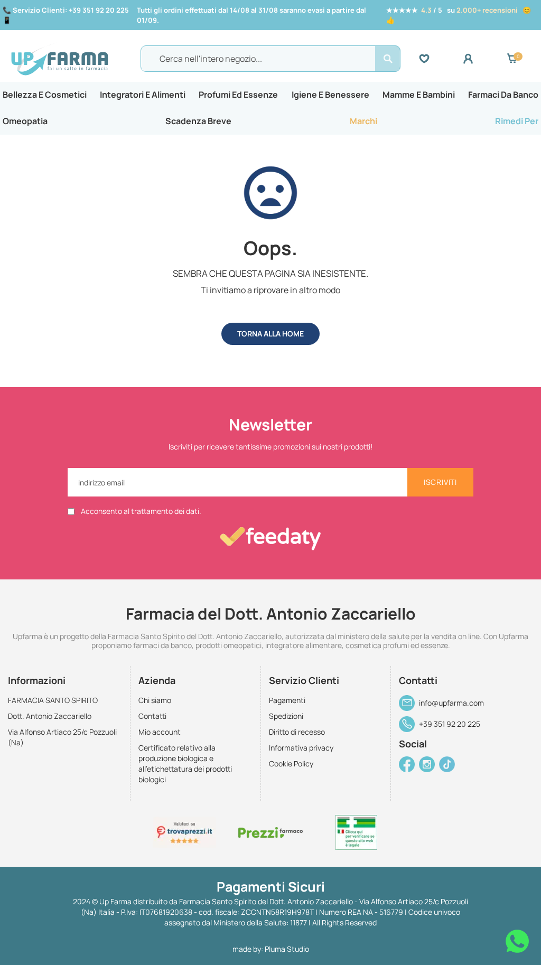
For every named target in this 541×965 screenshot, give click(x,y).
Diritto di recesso (297, 732)
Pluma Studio (287, 949)
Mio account (159, 732)
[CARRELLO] (512, 58)
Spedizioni (286, 716)
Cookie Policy (291, 763)
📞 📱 (66, 15)
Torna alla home (270, 334)
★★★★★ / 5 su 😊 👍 (458, 15)
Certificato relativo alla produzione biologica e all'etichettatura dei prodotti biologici (185, 763)
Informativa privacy (301, 748)
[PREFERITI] (441, 58)
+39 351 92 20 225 (449, 724)
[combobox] (270, 58)
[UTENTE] (485, 58)
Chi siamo (154, 700)
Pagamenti (287, 700)
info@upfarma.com (451, 703)
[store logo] (73, 59)
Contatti (152, 716)
